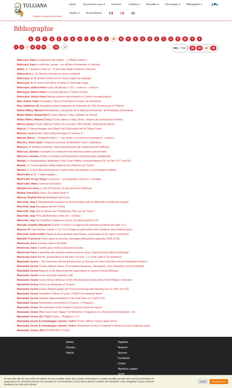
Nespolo (122, 347)
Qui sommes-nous (93, 4)
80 (213, 48)
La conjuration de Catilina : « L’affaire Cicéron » (52, 59)
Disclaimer (124, 358)
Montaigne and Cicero (43, 197)
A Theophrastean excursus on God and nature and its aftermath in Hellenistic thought (72, 201)
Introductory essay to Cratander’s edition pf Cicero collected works (83, 325)
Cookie (122, 363)
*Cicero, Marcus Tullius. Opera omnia (67, 321)
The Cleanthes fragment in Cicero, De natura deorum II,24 (57, 220)
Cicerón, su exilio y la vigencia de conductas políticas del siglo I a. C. (72, 224)
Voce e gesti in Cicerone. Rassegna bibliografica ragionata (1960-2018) (68, 238)
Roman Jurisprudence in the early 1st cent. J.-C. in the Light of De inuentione (69, 256)
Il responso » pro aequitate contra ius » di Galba (59, 179)
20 (192, 48)
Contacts (116, 4)
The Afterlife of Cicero (43, 330)
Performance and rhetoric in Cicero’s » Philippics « (56, 302)
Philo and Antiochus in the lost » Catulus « (50, 215)
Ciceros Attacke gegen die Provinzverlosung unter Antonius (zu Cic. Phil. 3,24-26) (73, 289)
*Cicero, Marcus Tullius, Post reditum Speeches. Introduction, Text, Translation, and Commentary (80, 266)
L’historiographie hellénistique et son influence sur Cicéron (55, 165)
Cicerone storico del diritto (42, 243)
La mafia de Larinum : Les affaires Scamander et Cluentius (58, 64)
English (70, 352)
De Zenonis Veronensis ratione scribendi (48, 73)
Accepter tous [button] (219, 381)
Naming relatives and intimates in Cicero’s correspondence (64, 96)
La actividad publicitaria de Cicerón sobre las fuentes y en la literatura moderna (66, 169)
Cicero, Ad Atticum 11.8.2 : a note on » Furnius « (58, 87)
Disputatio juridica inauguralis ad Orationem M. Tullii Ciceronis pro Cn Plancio (70, 105)
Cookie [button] (203, 381)
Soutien (73, 13)
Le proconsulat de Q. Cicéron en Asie (52, 92)
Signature (123, 341)
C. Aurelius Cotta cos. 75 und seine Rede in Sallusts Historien (56, 69)
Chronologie (171, 4)
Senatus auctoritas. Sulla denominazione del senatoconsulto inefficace (63, 147)
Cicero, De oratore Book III (43, 192)
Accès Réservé (94, 13)
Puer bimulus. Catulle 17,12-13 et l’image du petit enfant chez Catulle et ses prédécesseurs (74, 229)
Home (72, 4)
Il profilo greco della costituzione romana (50, 247)
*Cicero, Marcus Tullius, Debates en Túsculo (57, 114)
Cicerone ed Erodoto (39, 183)
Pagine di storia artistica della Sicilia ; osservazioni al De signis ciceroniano (73, 234)
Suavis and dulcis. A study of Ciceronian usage (52, 82)
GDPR (121, 374)
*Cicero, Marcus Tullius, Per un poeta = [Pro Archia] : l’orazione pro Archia (66, 124)
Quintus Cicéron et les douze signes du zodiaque (54, 78)
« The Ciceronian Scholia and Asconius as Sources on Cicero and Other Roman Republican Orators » (82, 261)
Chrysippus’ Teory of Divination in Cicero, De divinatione (59, 101)
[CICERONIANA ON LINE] (214, 4)
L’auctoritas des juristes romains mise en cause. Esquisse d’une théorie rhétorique (73, 252)
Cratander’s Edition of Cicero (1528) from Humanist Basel (59, 293)
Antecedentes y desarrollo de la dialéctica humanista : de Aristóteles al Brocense (75, 110)
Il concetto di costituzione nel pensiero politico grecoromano (62, 151)
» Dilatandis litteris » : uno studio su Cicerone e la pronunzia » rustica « (66, 137)
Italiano (70, 341)
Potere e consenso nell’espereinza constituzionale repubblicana (64, 156)
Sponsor (122, 352)
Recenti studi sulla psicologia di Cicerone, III (50, 133)
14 (56, 47)
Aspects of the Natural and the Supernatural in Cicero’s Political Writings (67, 270)
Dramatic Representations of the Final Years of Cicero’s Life (61, 298)
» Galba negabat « (37, 174)
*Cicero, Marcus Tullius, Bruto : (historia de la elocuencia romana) (70, 119)
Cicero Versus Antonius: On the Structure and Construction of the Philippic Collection (74, 279)
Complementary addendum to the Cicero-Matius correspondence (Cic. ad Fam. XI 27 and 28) (74, 160)
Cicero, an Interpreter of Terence (45, 284)
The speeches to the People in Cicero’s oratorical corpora (59, 307)
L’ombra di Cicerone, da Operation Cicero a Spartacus (59, 142)
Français (70, 347)
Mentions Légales (128, 368)
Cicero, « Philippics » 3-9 (48, 316)
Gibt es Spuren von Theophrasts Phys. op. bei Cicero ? (56, 211)
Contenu (133, 4)
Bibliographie (193, 4)
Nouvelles (151, 4)
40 (199, 48)
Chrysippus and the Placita (41, 206)
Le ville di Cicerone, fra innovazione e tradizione (54, 188)
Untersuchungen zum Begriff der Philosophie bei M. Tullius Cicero (59, 128)
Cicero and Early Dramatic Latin (45, 275)
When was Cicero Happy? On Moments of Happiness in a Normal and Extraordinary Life (76, 311)
